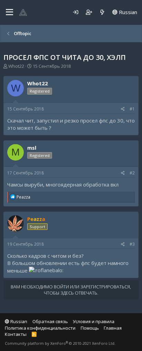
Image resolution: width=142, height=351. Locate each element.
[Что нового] (102, 12)
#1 (132, 109)
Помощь (90, 328)
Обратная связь (50, 321)
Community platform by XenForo (60, 343)
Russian (127, 12)
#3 (132, 244)
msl (31, 147)
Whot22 (16, 66)
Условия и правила (93, 321)
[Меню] (9, 12)
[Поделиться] (123, 109)
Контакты (16, 334)
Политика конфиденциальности (40, 328)
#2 (132, 173)
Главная (113, 328)
